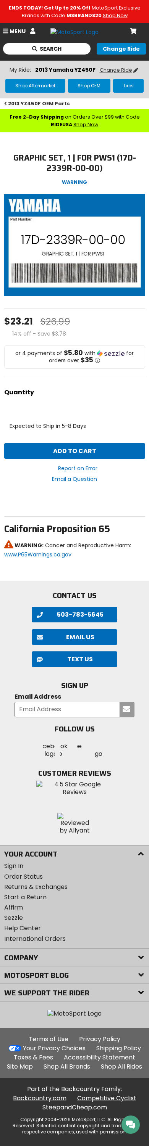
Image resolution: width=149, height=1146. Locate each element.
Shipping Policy (118, 1048)
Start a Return (25, 897)
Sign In (13, 866)
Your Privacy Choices (54, 1048)
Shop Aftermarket (35, 85)
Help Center (22, 928)
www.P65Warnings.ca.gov (37, 554)
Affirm (13, 907)
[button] (74, 357)
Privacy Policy (99, 1039)
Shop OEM (89, 85)
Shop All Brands (67, 1066)
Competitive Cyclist (106, 1098)
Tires (128, 85)
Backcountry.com (39, 1098)
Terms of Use (48, 1039)
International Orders (35, 938)
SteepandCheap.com (74, 1107)
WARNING (74, 182)
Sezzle (13, 917)
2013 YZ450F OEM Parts (39, 103)
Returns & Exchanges (36, 886)
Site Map (20, 1066)
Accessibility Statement (99, 1057)
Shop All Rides (121, 1066)
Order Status (23, 876)
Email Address (38, 697)
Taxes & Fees (33, 1057)
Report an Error (77, 468)
